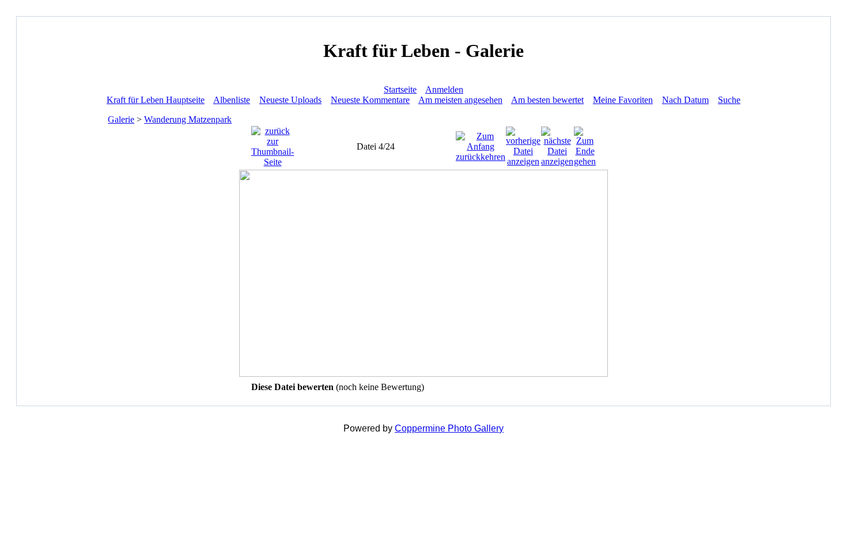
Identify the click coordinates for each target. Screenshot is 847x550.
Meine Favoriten (623, 100)
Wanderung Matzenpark (188, 119)
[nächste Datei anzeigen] (557, 143)
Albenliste (231, 100)
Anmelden (444, 89)
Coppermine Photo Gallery (449, 428)
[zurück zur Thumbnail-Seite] (272, 143)
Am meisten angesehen (460, 100)
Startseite (400, 89)
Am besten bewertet (547, 100)
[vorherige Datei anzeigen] (523, 143)
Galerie (121, 119)
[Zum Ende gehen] (585, 143)
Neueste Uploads (290, 100)
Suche (729, 100)
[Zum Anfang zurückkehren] (480, 143)
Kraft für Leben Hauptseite (156, 100)
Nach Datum (685, 100)
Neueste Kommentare (370, 100)
